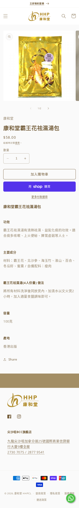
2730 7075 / (17, 452)
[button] (5, 16)
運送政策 (42, 499)
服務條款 (69, 493)
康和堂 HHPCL (22, 493)
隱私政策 (55, 493)
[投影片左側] (31, 108)
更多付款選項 (39, 197)
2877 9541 (36, 452)
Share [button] (12, 359)
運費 (17, 143)
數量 (6, 150)
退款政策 (41, 493)
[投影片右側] (48, 108)
